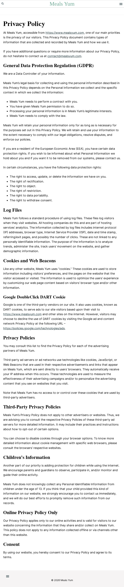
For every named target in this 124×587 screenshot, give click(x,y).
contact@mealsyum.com (64, 56)
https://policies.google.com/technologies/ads (34, 328)
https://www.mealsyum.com (65, 32)
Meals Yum (62, 4)
